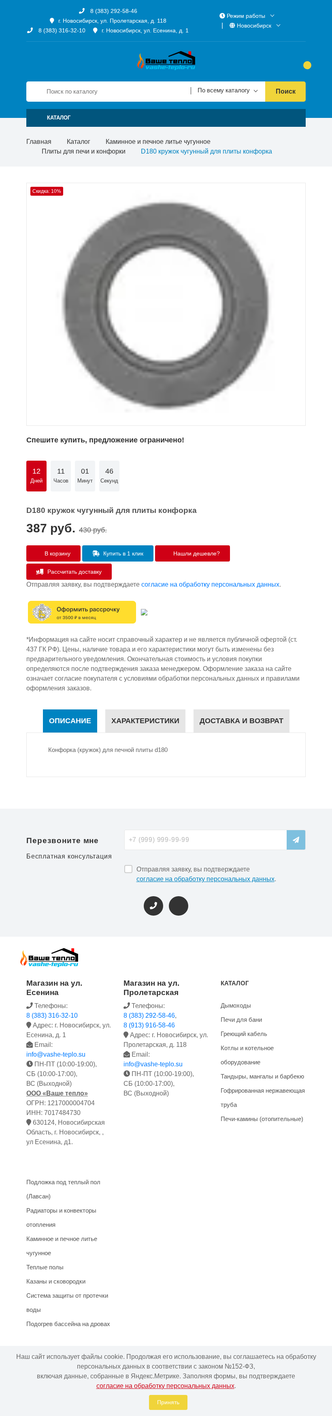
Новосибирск (254, 25)
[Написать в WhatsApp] (178, 906)
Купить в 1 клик (122, 553)
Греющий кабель (244, 1033)
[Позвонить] (153, 906)
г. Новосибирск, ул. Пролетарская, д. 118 (112, 20)
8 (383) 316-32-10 (61, 30)
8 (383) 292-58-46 (113, 11)
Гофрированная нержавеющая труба (263, 1097)
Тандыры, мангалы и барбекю (262, 1076)
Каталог (78, 141)
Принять (168, 1402)
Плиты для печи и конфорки (84, 151)
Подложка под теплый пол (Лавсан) (63, 1189)
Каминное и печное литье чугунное (158, 141)
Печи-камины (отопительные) (262, 1118)
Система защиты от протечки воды (67, 1302)
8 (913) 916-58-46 (149, 1025)
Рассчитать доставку (74, 571)
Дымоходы (236, 1005)
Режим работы (246, 16)
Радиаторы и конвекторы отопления (61, 1217)
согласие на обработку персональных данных (210, 584)
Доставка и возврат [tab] (241, 721)
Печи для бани (241, 1019)
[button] (166, 118)
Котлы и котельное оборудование (247, 1055)
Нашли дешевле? (196, 553)
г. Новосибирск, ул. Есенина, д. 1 (145, 30)
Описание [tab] (70, 721)
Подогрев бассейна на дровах (68, 1323)
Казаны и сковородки (55, 1281)
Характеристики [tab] (145, 721)
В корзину (56, 553)
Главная (38, 141)
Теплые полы (45, 1267)
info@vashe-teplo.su (55, 1054)
